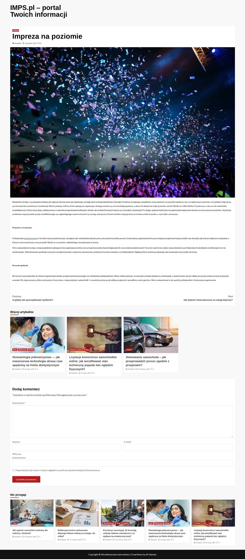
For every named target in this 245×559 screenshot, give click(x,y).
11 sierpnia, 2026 (75, 540)
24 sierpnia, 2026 (30, 537)
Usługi (15, 30)
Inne (14, 349)
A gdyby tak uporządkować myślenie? (32, 298)
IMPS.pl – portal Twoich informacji (38, 11)
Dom (118, 523)
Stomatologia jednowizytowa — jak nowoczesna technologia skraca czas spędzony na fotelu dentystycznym (37, 361)
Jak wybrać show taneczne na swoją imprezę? (208, 298)
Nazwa (16, 441)
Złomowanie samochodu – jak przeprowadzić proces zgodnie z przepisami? (147, 361)
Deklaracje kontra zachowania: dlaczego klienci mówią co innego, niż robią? (76, 533)
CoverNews (136, 554)
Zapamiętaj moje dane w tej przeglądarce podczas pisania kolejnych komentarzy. (57, 470)
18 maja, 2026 (29, 369)
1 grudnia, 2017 (31, 43)
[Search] (233, 25)
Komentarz (19, 403)
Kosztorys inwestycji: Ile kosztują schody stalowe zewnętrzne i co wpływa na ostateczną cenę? (119, 533)
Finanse (73, 349)
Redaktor (18, 43)
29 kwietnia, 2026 (144, 369)
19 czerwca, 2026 (121, 540)
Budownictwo (109, 523)
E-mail (128, 441)
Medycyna (22, 349)
